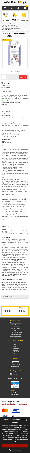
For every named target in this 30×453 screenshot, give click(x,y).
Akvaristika (15, 350)
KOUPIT (23, 77)
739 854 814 (5, 20)
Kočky (14, 23)
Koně (15, 346)
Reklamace (15, 330)
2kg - (6, 87)
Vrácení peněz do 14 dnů (16, 332)
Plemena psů (15, 362)
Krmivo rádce (15, 361)
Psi (15, 342)
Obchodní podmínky (15, 328)
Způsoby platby (15, 326)
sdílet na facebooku (8, 296)
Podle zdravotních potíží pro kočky (10, 26)
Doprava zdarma (15, 19)
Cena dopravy (15, 324)
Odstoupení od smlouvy (15, 336)
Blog (15, 358)
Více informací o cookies (8, 431)
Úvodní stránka (8, 23)
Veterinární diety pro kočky (8, 25)
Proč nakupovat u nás (15, 323)
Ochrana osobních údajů (15, 334)
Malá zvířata (15, 348)
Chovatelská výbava (15, 366)
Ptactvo (15, 353)
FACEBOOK (15, 392)
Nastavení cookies (16, 450)
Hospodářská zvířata (15, 351)
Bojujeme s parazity (15, 364)
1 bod (9, 106)
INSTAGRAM (15, 394)
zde (15, 441)
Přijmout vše (15, 445)
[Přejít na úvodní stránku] (15, 3)
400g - (6, 85)
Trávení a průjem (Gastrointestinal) (10, 28)
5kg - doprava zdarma (7, 90)
